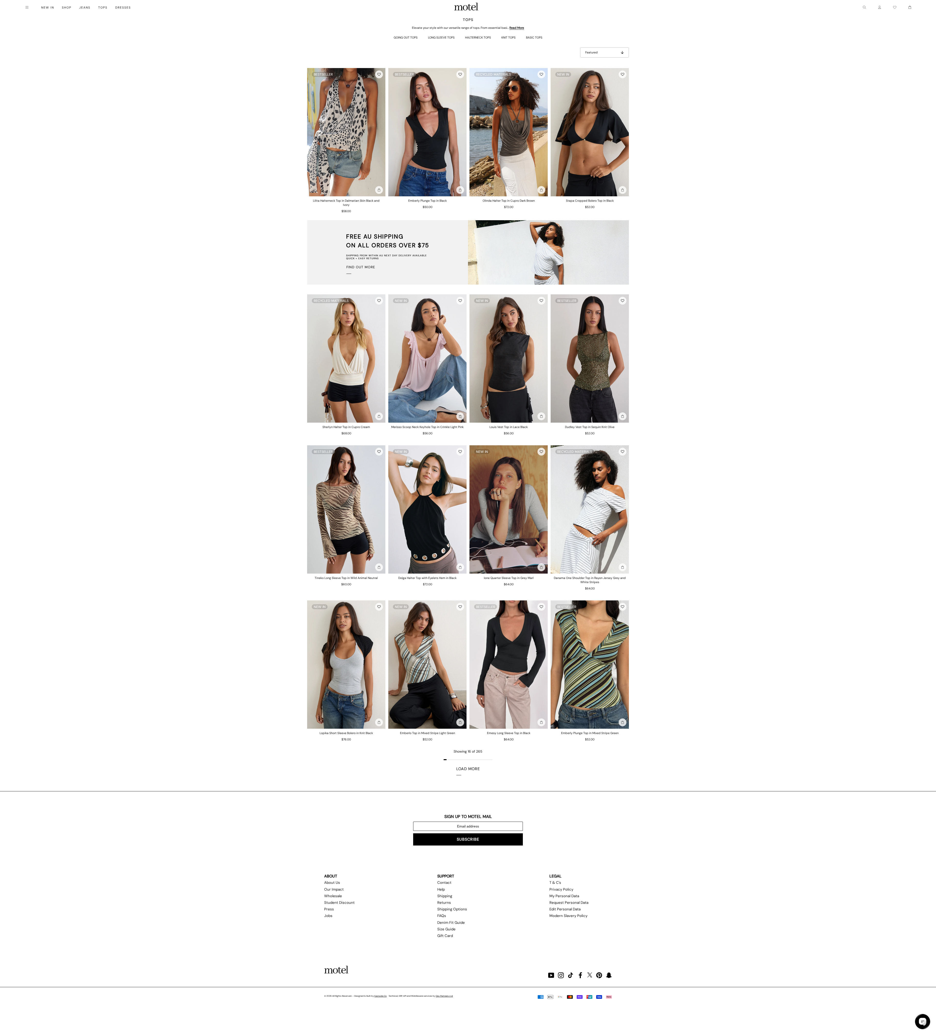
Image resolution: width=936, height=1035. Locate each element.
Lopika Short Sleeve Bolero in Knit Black (346, 733)
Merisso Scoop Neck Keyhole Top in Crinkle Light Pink (427, 427)
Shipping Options (452, 909)
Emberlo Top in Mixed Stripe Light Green (427, 733)
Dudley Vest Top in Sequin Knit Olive (589, 427)
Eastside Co (380, 996)
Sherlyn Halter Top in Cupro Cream (346, 427)
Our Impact (334, 889)
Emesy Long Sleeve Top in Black (508, 733)
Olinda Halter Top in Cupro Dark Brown (509, 201)
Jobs (328, 915)
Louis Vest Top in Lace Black (508, 427)
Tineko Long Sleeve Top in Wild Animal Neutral (346, 578)
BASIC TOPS (534, 38)
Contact (444, 882)
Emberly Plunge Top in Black (427, 201)
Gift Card (445, 935)
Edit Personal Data (565, 909)
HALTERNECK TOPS (478, 38)
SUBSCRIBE (468, 839)
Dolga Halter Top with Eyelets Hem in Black (427, 578)
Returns (444, 902)
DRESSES (123, 8)
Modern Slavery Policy (568, 915)
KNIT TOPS (508, 38)
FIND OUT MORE (360, 267)
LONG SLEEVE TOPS (441, 38)
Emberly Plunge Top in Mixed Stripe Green (590, 733)
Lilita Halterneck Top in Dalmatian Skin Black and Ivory (346, 203)
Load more (468, 768)
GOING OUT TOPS (406, 38)
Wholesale (333, 896)
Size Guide (446, 929)
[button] (379, 74)
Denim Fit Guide (451, 922)
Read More (516, 28)
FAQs (441, 915)
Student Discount (339, 902)
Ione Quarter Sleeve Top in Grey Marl (509, 578)
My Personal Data (564, 896)
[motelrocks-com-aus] (466, 7)
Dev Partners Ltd (444, 996)
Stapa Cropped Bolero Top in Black (590, 201)
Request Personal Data (568, 902)
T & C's (555, 882)
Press (329, 909)
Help (441, 889)
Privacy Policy (561, 889)
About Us (332, 882)
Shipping (444, 896)
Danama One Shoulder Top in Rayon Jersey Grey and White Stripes (590, 580)
